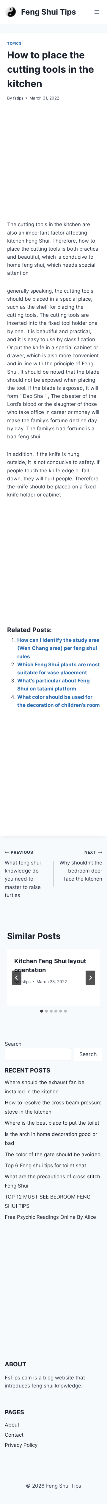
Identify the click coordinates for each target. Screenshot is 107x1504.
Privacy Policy (21, 1445)
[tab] (41, 1011)
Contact (14, 1435)
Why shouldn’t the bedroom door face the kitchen (80, 866)
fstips (18, 98)
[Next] (90, 978)
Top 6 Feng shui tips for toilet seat (45, 1165)
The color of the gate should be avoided (53, 1154)
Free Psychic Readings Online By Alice (50, 1217)
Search (13, 1044)
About (12, 1425)
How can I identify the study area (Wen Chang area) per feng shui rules (58, 648)
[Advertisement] (53, 164)
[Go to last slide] (16, 978)
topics (14, 43)
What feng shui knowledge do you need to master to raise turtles (23, 874)
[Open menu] (96, 11)
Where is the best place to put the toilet (52, 1123)
